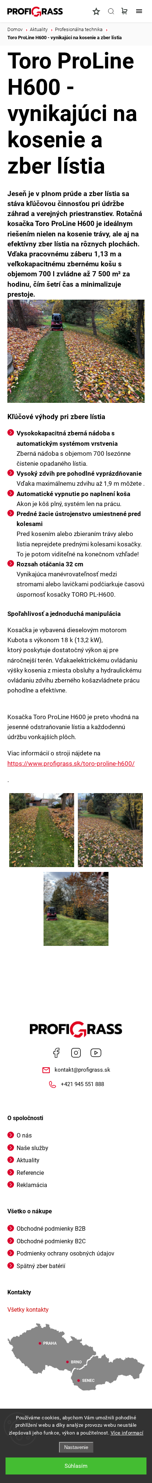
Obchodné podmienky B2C (51, 1241)
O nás (24, 1135)
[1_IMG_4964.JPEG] (76, 909)
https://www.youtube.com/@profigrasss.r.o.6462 (95, 1052)
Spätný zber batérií (41, 1266)
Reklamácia (32, 1185)
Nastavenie (76, 1447)
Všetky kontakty (28, 1309)
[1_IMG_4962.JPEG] (41, 830)
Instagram (76, 1052)
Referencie (30, 1172)
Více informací (127, 1433)
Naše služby (32, 1148)
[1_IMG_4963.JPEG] (110, 830)
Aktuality (28, 1160)
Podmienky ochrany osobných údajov (65, 1253)
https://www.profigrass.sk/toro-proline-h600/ (71, 763)
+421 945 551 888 (82, 1084)
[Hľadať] (111, 11)
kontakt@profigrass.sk (82, 1069)
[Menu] (139, 11)
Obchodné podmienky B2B (51, 1228)
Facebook (56, 1052)
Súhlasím (76, 1466)
